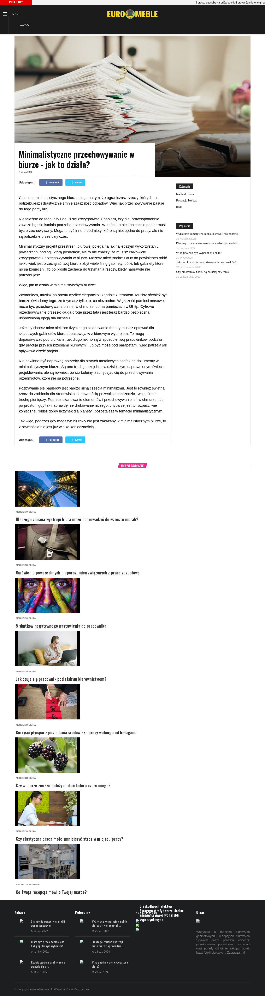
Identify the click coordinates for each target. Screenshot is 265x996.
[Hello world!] (137, 930)
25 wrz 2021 (102, 931)
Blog (179, 206)
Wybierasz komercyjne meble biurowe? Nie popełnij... (208, 233)
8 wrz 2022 (40, 972)
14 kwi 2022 (41, 951)
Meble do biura (185, 194)
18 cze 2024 (102, 951)
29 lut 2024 (101, 972)
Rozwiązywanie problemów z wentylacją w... (48, 964)
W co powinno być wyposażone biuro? (199, 252)
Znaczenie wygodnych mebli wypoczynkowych (48, 923)
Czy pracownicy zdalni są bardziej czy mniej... (204, 271)
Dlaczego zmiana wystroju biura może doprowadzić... (208, 243)
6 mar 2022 (41, 931)
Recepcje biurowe (186, 200)
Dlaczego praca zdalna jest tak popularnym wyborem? (48, 944)
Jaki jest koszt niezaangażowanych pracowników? (206, 262)
